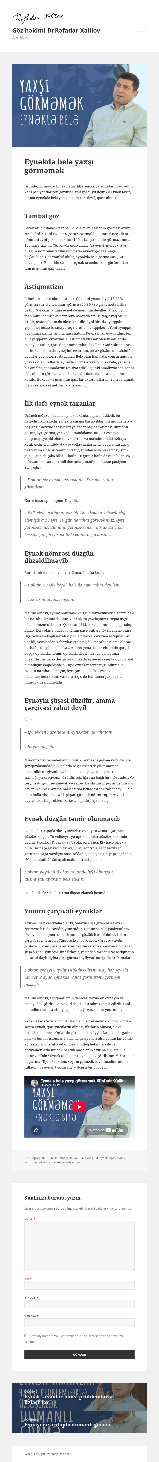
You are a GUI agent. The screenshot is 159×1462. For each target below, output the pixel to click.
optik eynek (117, 1158)
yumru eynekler (35, 1162)
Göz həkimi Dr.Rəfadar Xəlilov (56, 30)
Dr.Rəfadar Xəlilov (66, 1158)
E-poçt (31, 1297)
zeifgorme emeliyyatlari (63, 1162)
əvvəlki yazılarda (82, 444)
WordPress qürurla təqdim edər (47, 1454)
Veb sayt (31, 1316)
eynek (104, 1158)
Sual (29, 1219)
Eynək (89, 1158)
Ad (27, 1279)
